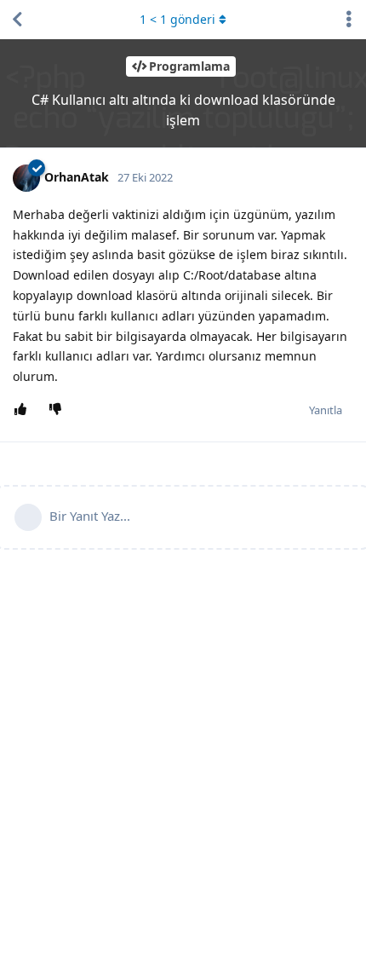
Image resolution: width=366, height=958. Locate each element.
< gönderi (177, 19)
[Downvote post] (58, 409)
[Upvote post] (23, 409)
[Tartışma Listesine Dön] (17, 19)
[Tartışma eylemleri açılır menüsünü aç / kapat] (349, 19)
